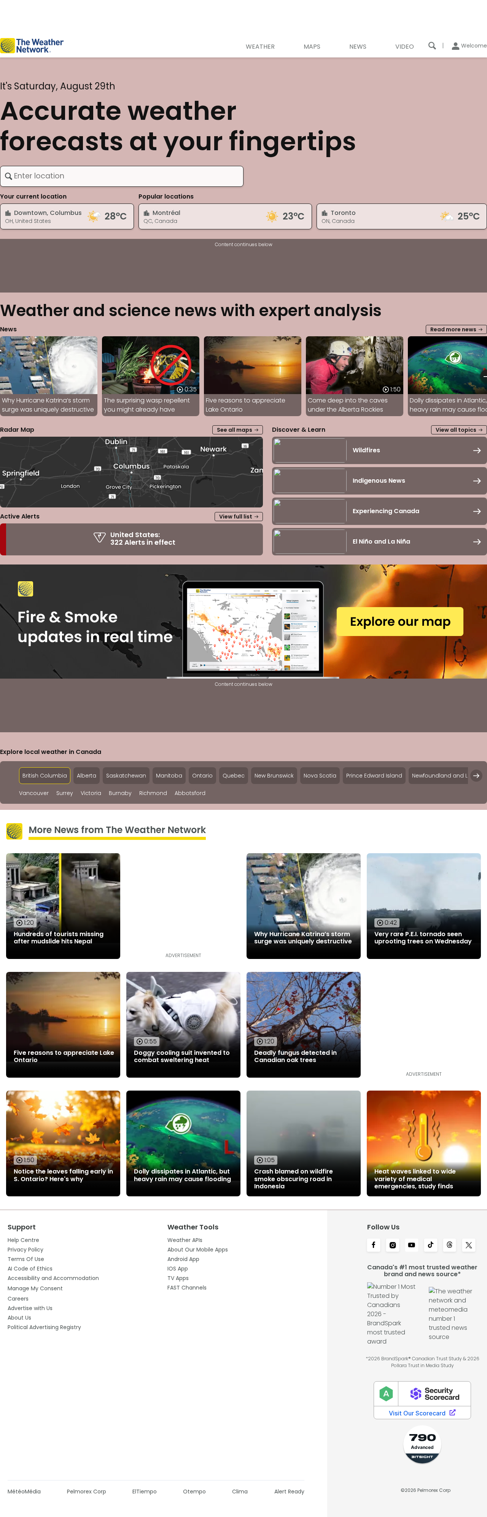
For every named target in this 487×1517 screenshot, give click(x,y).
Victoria (91, 793)
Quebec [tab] (234, 775)
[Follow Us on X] (468, 1245)
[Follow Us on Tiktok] (430, 1245)
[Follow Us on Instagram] (392, 1245)
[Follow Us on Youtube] (411, 1245)
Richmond (153, 793)
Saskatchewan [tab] (126, 775)
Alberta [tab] (86, 775)
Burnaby (120, 793)
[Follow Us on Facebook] (373, 1245)
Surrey (64, 793)
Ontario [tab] (202, 775)
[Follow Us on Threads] (449, 1245)
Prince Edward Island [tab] (374, 775)
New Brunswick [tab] (274, 775)
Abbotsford (190, 793)
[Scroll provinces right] (476, 776)
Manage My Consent (35, 1288)
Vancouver (34, 793)
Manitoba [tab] (169, 775)
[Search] (432, 45)
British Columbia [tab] (44, 775)
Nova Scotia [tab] (320, 775)
